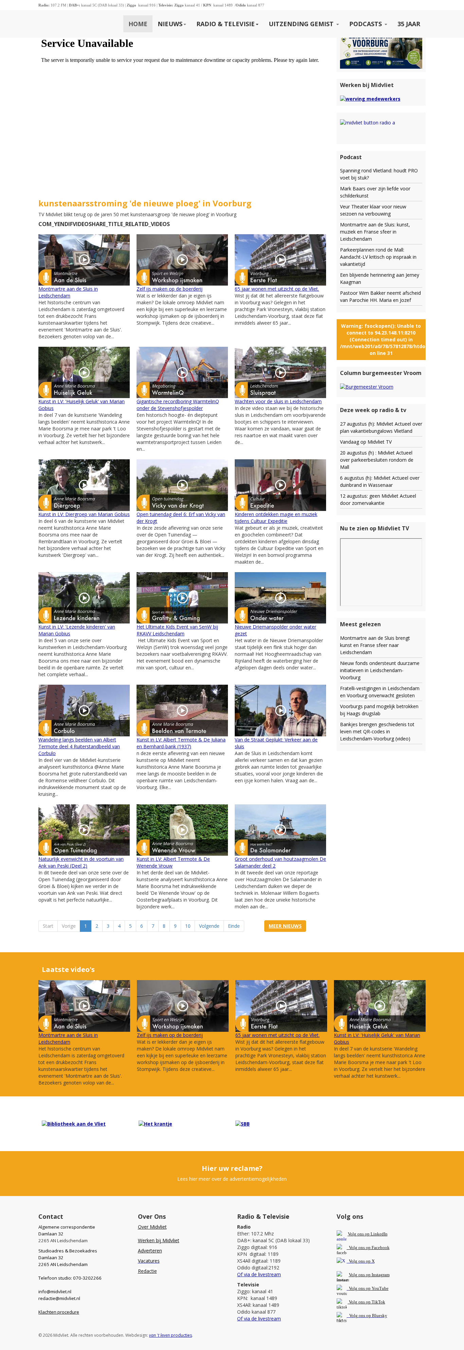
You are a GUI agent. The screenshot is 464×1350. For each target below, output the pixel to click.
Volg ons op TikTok (366, 1301)
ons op (364, 1288)
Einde (234, 926)
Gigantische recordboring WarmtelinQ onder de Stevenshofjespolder (178, 404)
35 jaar (408, 24)
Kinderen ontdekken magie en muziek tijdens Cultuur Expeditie (276, 517)
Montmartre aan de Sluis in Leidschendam (68, 292)
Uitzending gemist (302, 24)
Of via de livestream (259, 1274)
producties (170, 1335)
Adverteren (150, 1250)
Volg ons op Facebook (368, 1247)
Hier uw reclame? (232, 1168)
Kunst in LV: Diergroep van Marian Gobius (84, 514)
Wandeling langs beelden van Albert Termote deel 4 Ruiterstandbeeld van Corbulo (79, 746)
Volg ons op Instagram (369, 1274)
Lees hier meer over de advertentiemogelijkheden (232, 1179)
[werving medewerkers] (370, 98)
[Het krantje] (155, 1123)
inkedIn (368, 1233)
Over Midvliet (152, 1227)
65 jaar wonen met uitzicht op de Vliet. (277, 289)
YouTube (380, 1288)
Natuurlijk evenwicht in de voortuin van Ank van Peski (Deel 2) (81, 862)
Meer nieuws (285, 926)
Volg (353, 1288)
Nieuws (170, 24)
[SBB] (242, 1123)
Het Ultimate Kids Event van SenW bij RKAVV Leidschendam (177, 630)
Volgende (209, 926)
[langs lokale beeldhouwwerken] (381, 40)
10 (188, 926)
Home (137, 24)
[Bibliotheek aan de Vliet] (74, 1123)
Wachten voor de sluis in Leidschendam (278, 401)
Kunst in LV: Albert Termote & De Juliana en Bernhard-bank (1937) (181, 743)
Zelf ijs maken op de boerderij (169, 289)
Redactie (147, 1271)
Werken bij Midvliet (158, 1240)
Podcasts (366, 24)
